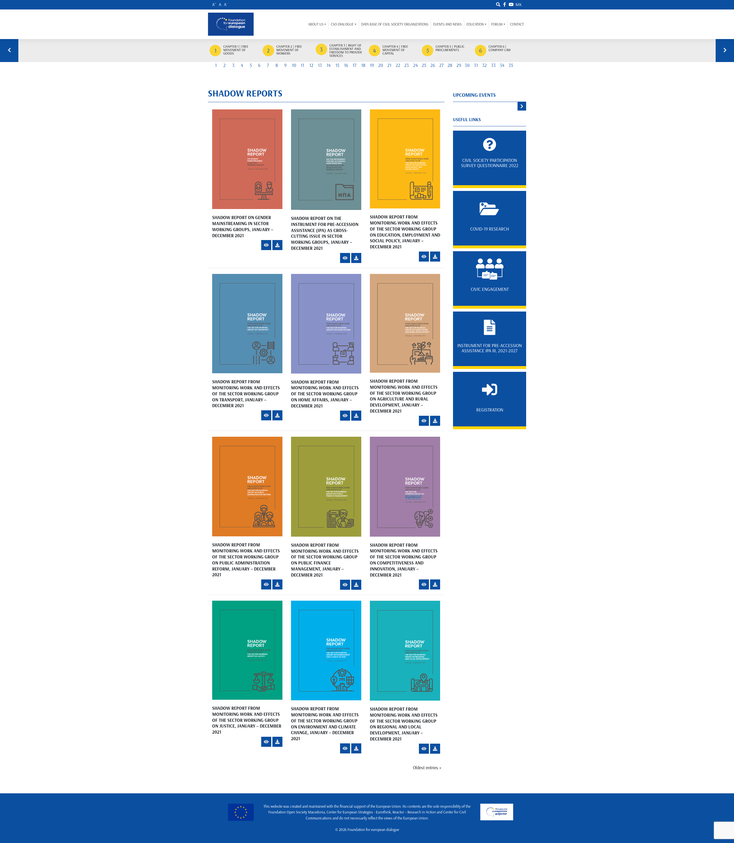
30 (467, 65)
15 (337, 65)
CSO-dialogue (342, 24)
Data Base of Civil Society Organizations (394, 24)
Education (475, 24)
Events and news (447, 24)
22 (398, 65)
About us (315, 24)
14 (329, 65)
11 (302, 65)
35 (511, 65)
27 (441, 65)
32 (484, 65)
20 (380, 65)
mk (519, 4)
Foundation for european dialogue (373, 829)
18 (363, 65)
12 (311, 65)
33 (493, 65)
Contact (517, 24)
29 (458, 65)
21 (389, 65)
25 (424, 65)
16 (346, 65)
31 (476, 65)
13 (320, 65)
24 (415, 65)
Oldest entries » (427, 767)
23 (406, 65)
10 (294, 65)
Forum (497, 24)
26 (432, 65)
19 (372, 65)
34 (502, 65)
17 (354, 65)
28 (450, 65)
